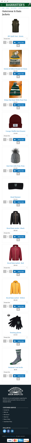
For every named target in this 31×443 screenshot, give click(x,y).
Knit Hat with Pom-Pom (16, 166)
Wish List (6, 412)
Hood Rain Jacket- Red (15, 263)
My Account (6, 414)
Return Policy (7, 419)
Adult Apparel (13, 8)
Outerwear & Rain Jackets (23, 8)
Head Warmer (15, 197)
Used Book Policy (8, 421)
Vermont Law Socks (15, 367)
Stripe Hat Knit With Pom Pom (15, 100)
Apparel (7, 8)
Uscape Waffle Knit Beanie (15, 131)
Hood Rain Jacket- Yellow (15, 298)
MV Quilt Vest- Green (15, 36)
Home (3, 8)
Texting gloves (15, 333)
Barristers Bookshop (10, 436)
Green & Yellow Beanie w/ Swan (15, 69)
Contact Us (6, 410)
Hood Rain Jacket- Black (15, 228)
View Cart (6, 417)
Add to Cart (20, 42)
